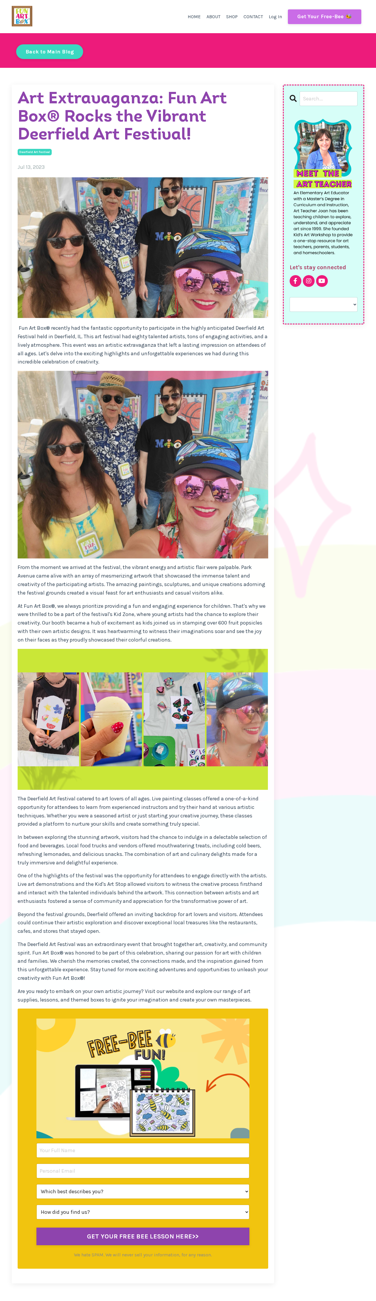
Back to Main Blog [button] (50, 51)
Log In (275, 16)
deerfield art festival (34, 152)
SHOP (232, 16)
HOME (194, 16)
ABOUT (213, 16)
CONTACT (253, 16)
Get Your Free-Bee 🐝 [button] (324, 16)
